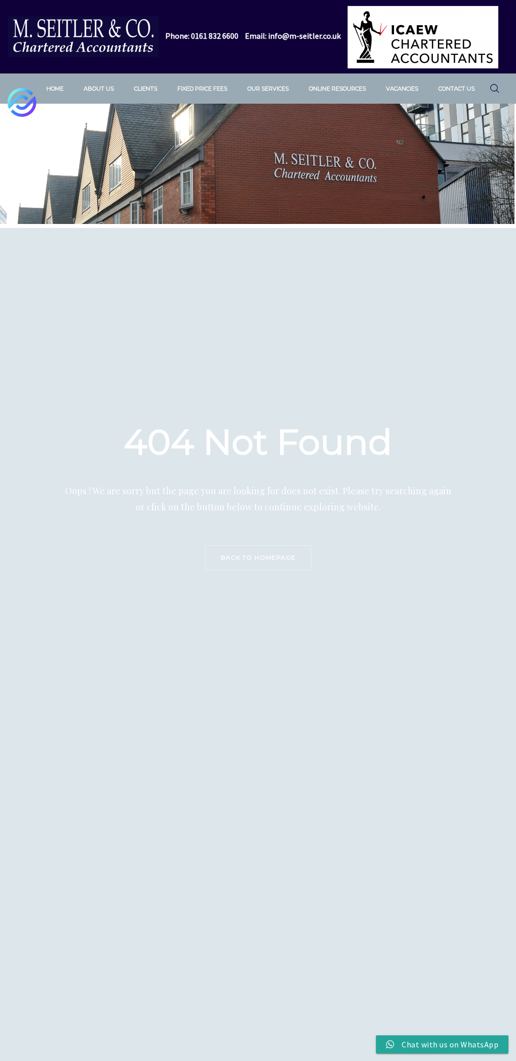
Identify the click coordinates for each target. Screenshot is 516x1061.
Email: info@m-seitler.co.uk (293, 36)
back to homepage (258, 557)
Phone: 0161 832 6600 (201, 36)
